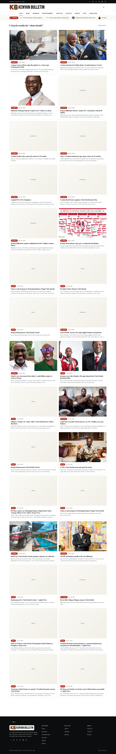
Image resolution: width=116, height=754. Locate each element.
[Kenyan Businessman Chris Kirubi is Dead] (33, 312)
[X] (93, 1)
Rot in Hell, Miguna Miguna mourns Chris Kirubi (77, 600)
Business (36, 13)
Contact (89, 731)
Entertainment (47, 13)
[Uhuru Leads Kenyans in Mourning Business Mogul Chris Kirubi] (33, 269)
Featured (64, 597)
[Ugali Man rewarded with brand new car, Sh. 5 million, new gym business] (82, 402)
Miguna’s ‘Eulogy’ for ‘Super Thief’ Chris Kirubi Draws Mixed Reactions (32, 422)
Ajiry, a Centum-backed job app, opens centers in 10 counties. (80, 156)
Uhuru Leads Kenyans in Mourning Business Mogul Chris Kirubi (33, 289)
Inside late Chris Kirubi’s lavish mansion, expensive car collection (32, 556)
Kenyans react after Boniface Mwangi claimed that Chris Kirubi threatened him (81, 377)
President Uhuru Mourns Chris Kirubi (73, 289)
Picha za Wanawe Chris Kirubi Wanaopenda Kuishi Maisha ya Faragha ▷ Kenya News (32, 644)
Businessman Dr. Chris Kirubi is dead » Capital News (29, 600)
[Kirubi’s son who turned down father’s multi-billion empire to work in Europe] (33, 356)
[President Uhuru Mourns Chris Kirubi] (82, 269)
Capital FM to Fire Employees (21, 200)
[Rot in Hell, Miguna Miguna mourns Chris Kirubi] (82, 580)
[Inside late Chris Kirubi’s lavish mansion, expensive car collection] (33, 536)
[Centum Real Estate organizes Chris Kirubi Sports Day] (82, 180)
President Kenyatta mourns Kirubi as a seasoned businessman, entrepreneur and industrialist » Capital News (81, 644)
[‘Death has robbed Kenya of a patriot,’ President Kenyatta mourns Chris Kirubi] (33, 669)
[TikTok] (96, 1)
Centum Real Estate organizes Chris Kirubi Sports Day (78, 200)
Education (93, 13)
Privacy (89, 734)
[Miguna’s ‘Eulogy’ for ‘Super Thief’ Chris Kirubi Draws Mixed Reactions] (33, 402)
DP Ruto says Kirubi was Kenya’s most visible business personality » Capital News (82, 690)
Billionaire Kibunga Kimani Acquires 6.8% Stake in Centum (31, 110)
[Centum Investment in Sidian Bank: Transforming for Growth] (82, 45)
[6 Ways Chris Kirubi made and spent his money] (82, 447)
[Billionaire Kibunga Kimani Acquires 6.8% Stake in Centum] (33, 90)
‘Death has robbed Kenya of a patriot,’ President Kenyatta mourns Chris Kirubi (33, 690)
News (28, 13)
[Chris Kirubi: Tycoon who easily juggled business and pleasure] (82, 312)
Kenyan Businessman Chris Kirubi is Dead (25, 332)
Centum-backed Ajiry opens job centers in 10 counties (29, 156)
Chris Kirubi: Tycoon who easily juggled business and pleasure (81, 332)
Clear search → (102, 25)
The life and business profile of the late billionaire (76, 556)
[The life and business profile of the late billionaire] (82, 536)
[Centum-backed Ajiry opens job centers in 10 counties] (33, 136)
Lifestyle (59, 13)
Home (21, 13)
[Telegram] (99, 1)
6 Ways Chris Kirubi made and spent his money (76, 467)
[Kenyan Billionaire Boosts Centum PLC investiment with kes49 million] (82, 90)
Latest (66, 728)
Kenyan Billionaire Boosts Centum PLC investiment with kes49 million (81, 111)
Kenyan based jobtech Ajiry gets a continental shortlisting (79, 243)
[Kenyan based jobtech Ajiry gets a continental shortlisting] (82, 223)
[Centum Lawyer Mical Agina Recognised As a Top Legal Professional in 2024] (33, 45)
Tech (84, 13)
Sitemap (67, 731)
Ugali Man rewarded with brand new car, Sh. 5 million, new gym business (81, 422)
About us (90, 728)
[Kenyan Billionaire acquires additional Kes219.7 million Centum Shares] (33, 223)
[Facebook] (90, 1)
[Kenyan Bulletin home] (27, 7)
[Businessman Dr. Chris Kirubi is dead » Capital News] (33, 580)
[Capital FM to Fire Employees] (33, 180)
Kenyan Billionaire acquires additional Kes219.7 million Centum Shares (32, 244)
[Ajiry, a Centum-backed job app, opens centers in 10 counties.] (82, 136)
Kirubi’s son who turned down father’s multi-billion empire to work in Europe (31, 377)
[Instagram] (105, 1)
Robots (67, 734)
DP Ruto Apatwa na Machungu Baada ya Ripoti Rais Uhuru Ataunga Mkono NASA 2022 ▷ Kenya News (31, 512)
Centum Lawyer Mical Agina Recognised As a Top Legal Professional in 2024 (30, 66)
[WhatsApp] (102, 1)
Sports (77, 13)
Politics (69, 13)
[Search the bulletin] (103, 7)
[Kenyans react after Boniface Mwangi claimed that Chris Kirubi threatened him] (82, 356)
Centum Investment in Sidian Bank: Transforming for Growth (81, 65)
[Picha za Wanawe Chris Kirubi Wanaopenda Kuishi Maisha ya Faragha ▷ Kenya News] (33, 623)
